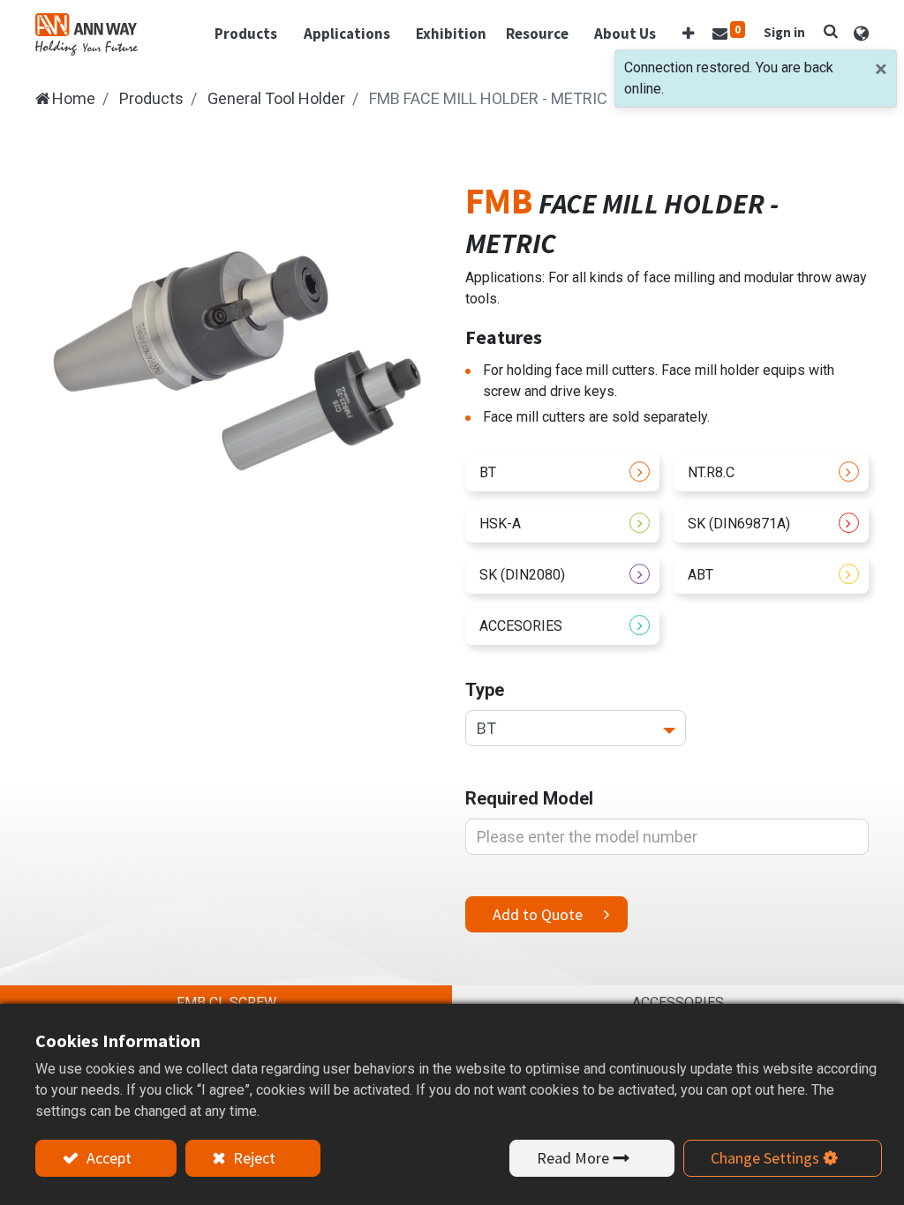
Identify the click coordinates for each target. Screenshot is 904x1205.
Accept (107, 1158)
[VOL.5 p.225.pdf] (770, 575)
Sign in (784, 32)
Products (151, 98)
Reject (252, 1158)
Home (73, 98)
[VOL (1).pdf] (562, 626)
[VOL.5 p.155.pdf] (562, 524)
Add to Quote (538, 914)
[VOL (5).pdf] (770, 472)
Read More (573, 1158)
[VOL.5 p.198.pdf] (562, 575)
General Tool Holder (276, 98)
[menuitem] (451, 34)
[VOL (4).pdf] (562, 472)
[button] (688, 34)
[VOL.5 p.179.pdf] (770, 524)
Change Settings (765, 1158)
